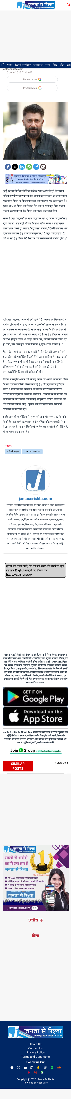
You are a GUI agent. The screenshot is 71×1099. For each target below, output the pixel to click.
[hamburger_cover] (5, 4)
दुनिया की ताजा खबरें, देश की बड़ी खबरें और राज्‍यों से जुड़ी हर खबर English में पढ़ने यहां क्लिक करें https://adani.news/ (35, 570)
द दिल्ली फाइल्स (13, 451)
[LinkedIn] (22, 165)
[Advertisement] (35, 36)
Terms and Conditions (35, 1056)
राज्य (47, 65)
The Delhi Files (32, 451)
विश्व (55, 65)
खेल (62, 65)
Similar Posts (18, 766)
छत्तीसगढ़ (38, 65)
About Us (35, 1044)
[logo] (36, 5)
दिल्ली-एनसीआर (23, 65)
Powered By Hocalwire (36, 1082)
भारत (9, 65)
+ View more (61, 763)
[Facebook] (8, 165)
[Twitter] (15, 165)
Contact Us (35, 1048)
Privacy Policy (36, 1052)
